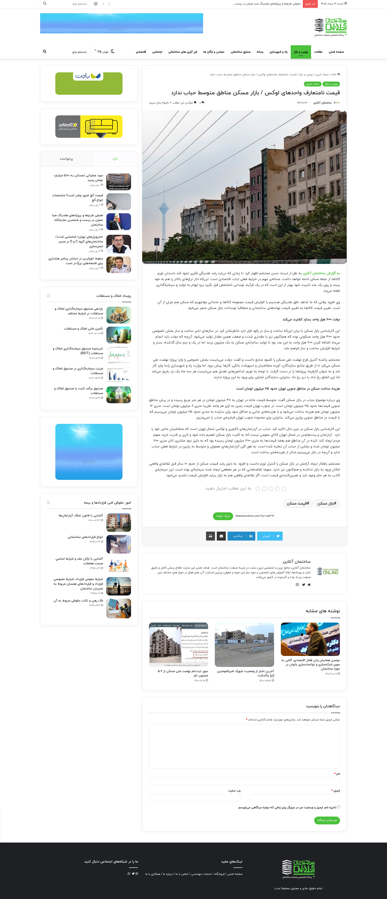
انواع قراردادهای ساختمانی (85, 537)
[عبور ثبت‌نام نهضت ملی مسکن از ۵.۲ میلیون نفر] (178, 645)
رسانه (260, 52)
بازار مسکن (326, 503)
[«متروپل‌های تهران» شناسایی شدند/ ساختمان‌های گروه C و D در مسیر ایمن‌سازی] (118, 244)
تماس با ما (182, 874)
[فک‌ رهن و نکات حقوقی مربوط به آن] (118, 608)
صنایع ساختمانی (240, 52)
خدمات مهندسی (201, 874)
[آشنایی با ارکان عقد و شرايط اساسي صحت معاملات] (118, 565)
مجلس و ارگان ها (213, 52)
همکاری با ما (152, 874)
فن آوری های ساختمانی (182, 52)
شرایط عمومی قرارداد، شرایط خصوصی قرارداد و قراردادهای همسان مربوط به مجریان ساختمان (78, 584)
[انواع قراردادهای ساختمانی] (118, 544)
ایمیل (335, 791)
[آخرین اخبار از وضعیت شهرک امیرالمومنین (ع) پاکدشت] (244, 645)
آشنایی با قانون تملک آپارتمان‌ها (81, 515)
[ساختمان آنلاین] (330, 27)
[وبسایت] (308, 584)
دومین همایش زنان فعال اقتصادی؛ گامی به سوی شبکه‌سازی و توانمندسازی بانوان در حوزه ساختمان (310, 664)
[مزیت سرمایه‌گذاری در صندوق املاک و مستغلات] (118, 374)
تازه (115, 159)
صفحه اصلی (336, 52)
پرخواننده (66, 159)
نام (337, 774)
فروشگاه (219, 874)
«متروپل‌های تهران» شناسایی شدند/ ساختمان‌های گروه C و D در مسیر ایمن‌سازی (79, 241)
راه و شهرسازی (279, 52)
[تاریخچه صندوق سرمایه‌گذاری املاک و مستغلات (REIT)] (118, 355)
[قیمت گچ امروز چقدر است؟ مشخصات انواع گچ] (118, 201)
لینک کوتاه (223, 516)
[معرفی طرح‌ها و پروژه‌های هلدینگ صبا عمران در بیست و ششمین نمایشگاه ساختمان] (118, 221)
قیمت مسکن (297, 503)
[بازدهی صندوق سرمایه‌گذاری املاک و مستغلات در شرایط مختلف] (118, 315)
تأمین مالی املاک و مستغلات (83, 329)
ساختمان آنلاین (322, 103)
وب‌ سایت (234, 791)
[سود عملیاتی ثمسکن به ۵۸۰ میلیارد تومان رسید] (118, 181)
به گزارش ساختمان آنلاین (321, 273)
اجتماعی (157, 52)
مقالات (318, 52)
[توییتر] (302, 584)
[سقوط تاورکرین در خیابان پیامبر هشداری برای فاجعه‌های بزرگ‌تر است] (118, 265)
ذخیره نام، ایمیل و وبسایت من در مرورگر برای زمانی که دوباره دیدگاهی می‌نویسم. (287, 808)
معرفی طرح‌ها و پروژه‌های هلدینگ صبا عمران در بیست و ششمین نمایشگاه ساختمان (249, 4)
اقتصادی (141, 52)
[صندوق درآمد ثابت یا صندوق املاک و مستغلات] (118, 394)
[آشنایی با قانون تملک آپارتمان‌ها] (118, 522)
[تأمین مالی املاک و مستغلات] (118, 335)
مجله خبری (322, 75)
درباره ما (168, 874)
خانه (334, 75)
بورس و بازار (301, 52)
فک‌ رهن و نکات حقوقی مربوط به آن (78, 601)
